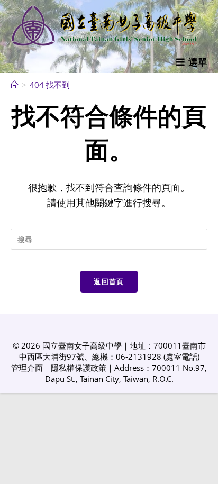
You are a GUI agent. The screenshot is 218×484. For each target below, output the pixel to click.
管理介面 (27, 367)
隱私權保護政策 (78, 367)
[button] (191, 62)
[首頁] (15, 84)
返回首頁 (109, 281)
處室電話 (181, 356)
